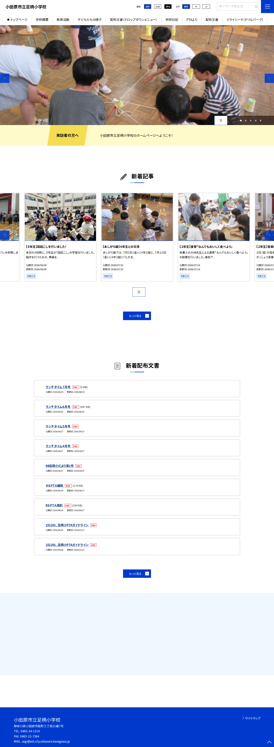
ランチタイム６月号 (58, 406)
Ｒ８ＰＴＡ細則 (55, 485)
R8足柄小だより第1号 (60, 465)
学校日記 (172, 19)
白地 (158, 6)
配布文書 (212, 19)
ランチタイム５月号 (58, 426)
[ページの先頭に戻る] (269, 742)
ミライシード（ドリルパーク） (245, 19)
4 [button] (255, 120)
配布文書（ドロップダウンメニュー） (133, 19)
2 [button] (246, 120)
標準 (186, 6)
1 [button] (241, 120)
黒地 (168, 6)
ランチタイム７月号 (58, 387)
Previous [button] (4, 78)
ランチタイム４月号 (58, 446)
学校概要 (42, 19)
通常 (148, 6)
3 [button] (251, 120)
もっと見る (135, 316)
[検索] (255, 5)
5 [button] (261, 120)
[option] (137, 75)
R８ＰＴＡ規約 (54, 505)
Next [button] (269, 78)
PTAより (191, 19)
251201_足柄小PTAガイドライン (67, 525)
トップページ (19, 19)
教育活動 (63, 19)
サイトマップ (252, 718)
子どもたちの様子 (90, 19)
